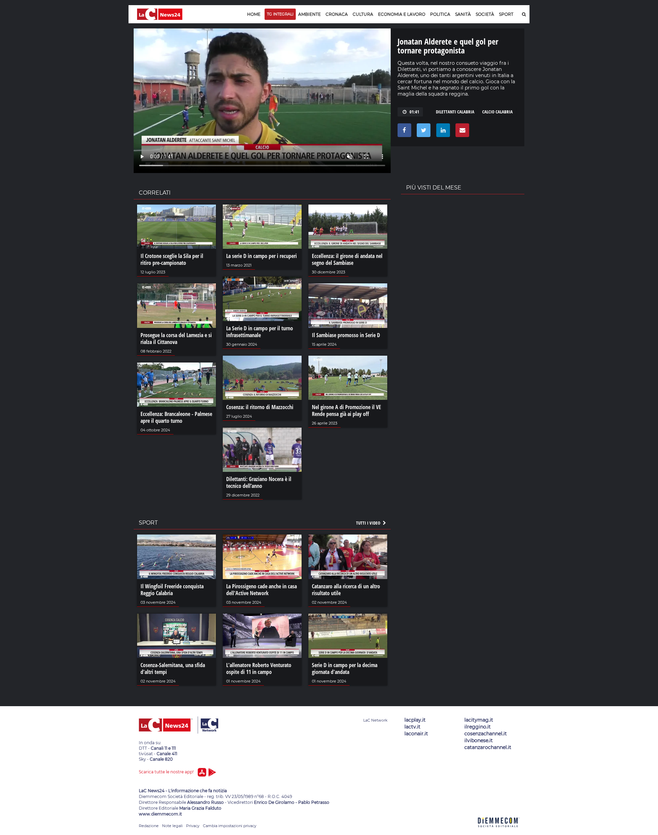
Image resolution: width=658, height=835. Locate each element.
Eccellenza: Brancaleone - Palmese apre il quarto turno (176, 417)
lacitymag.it (478, 720)
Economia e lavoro (401, 14)
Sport (506, 14)
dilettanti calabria (455, 112)
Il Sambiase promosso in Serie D (346, 335)
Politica (440, 14)
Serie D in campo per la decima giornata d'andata (344, 668)
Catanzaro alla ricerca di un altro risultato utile (346, 589)
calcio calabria (497, 112)
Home (253, 14)
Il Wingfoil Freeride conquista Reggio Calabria (172, 589)
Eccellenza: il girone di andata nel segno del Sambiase (347, 259)
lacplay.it (415, 720)
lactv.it (412, 727)
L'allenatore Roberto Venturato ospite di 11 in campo (258, 668)
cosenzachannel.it (485, 733)
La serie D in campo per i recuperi (261, 256)
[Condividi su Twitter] (422, 131)
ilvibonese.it (478, 740)
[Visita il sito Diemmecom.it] (498, 831)
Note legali (172, 825)
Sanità (463, 14)
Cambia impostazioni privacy (229, 825)
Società (485, 14)
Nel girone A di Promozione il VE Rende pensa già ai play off (346, 410)
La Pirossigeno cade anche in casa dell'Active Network (261, 589)
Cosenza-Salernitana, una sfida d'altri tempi (173, 668)
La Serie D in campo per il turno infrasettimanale (259, 331)
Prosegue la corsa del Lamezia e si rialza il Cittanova (176, 338)
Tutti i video (368, 523)
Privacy (192, 825)
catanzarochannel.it (487, 747)
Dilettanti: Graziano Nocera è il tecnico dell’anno (258, 482)
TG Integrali (280, 14)
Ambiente (309, 14)
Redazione (149, 825)
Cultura (363, 14)
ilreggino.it (477, 727)
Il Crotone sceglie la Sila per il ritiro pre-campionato (172, 259)
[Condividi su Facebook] (403, 131)
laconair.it (416, 733)
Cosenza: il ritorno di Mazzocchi (259, 407)
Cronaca (337, 14)
